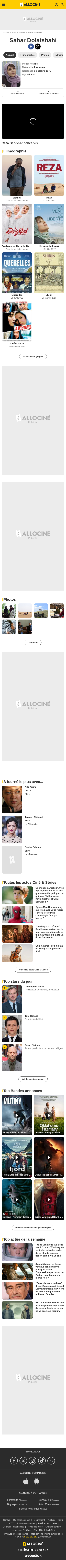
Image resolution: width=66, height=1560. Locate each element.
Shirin (49, 295)
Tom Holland (31, 1016)
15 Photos (33, 642)
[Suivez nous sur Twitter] (23, 1460)
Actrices (21, 33)
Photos (9, 599)
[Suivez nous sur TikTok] (42, 1460)
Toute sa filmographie (33, 356)
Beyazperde (13, 1504)
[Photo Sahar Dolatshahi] (9, 610)
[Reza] (49, 175)
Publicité (52, 1520)
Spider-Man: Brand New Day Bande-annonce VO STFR (49, 1217)
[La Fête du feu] (17, 321)
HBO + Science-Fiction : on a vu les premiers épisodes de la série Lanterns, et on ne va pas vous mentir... (50, 1306)
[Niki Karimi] (12, 799)
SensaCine (45, 1499)
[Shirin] (49, 272)
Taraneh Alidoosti (34, 817)
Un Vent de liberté (49, 246)
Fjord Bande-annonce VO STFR (17, 1175)
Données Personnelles (13, 1527)
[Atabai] (17, 175)
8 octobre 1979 (42, 70)
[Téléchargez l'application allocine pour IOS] (28, 1481)
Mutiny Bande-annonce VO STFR (17, 1132)
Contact (6, 1520)
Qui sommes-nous (21, 1520)
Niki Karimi (31, 787)
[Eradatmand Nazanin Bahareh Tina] (17, 224)
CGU (60, 1520)
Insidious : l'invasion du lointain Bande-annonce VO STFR (17, 1217)
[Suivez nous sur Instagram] (33, 1460)
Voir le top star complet (33, 1079)
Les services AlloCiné (21, 1530)
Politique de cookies (26, 1523)
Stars (14, 33)
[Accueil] (30, 4)
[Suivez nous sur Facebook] (14, 1460)
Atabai (17, 197)
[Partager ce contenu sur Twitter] (38, 46)
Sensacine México (29, 1508)
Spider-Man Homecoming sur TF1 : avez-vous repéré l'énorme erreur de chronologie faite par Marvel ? (49, 912)
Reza (49, 197)
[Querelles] (17, 272)
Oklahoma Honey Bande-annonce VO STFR (49, 1132)
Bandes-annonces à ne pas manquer (33, 1228)
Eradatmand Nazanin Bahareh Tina (17, 246)
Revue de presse (35, 1527)
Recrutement (39, 1520)
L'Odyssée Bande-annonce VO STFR (49, 1175)
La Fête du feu (17, 343)
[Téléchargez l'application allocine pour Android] (38, 1481)
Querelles (17, 295)
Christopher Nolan (34, 986)
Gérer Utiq (38, 1530)
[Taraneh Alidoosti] (12, 829)
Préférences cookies (47, 1523)
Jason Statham (32, 1045)
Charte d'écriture (53, 1527)
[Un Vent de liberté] (49, 224)
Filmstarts (12, 1499)
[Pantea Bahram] (12, 860)
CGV (11, 1523)
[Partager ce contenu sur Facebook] (31, 46)
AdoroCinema (46, 1504)
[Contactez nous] (51, 1460)
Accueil (6, 33)
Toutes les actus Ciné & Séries (33, 970)
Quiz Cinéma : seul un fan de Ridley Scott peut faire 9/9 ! (49, 949)
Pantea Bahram (33, 847)
